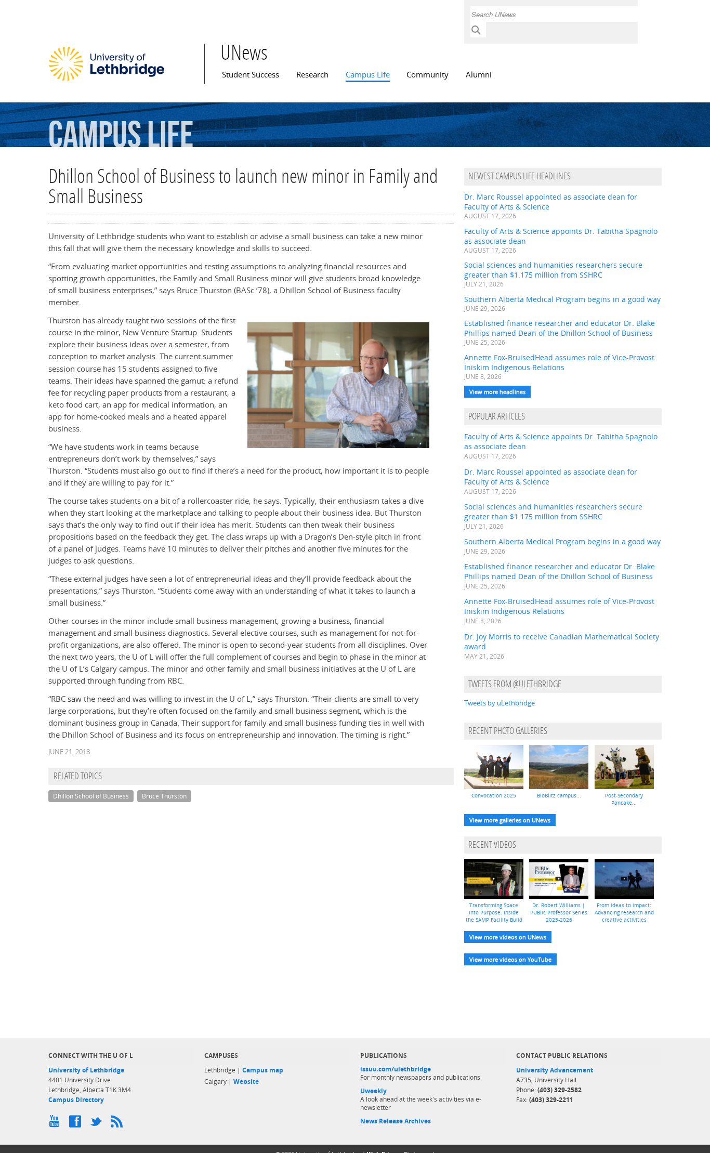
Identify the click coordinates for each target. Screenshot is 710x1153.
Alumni (479, 74)
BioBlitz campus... (559, 795)
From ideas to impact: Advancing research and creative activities (624, 912)
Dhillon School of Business (91, 796)
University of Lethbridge (86, 1070)
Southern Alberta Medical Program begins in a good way (562, 299)
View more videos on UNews (507, 937)
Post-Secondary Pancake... (624, 799)
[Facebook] (77, 1124)
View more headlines (497, 392)
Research (312, 74)
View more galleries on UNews (509, 820)
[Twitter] (98, 1124)
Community (427, 74)
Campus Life (368, 74)
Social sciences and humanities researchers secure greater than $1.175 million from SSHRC (553, 270)
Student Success (250, 74)
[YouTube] (56, 1124)
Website (246, 1081)
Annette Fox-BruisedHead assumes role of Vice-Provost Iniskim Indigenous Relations (559, 362)
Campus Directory (76, 1100)
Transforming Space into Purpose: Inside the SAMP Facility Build (494, 912)
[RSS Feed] (118, 1124)
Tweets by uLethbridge (499, 702)
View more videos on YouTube (510, 959)
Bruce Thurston (164, 796)
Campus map (262, 1070)
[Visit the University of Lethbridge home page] (106, 80)
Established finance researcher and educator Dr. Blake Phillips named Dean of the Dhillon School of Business (559, 328)
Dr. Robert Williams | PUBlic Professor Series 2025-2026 (558, 912)
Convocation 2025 (493, 795)
